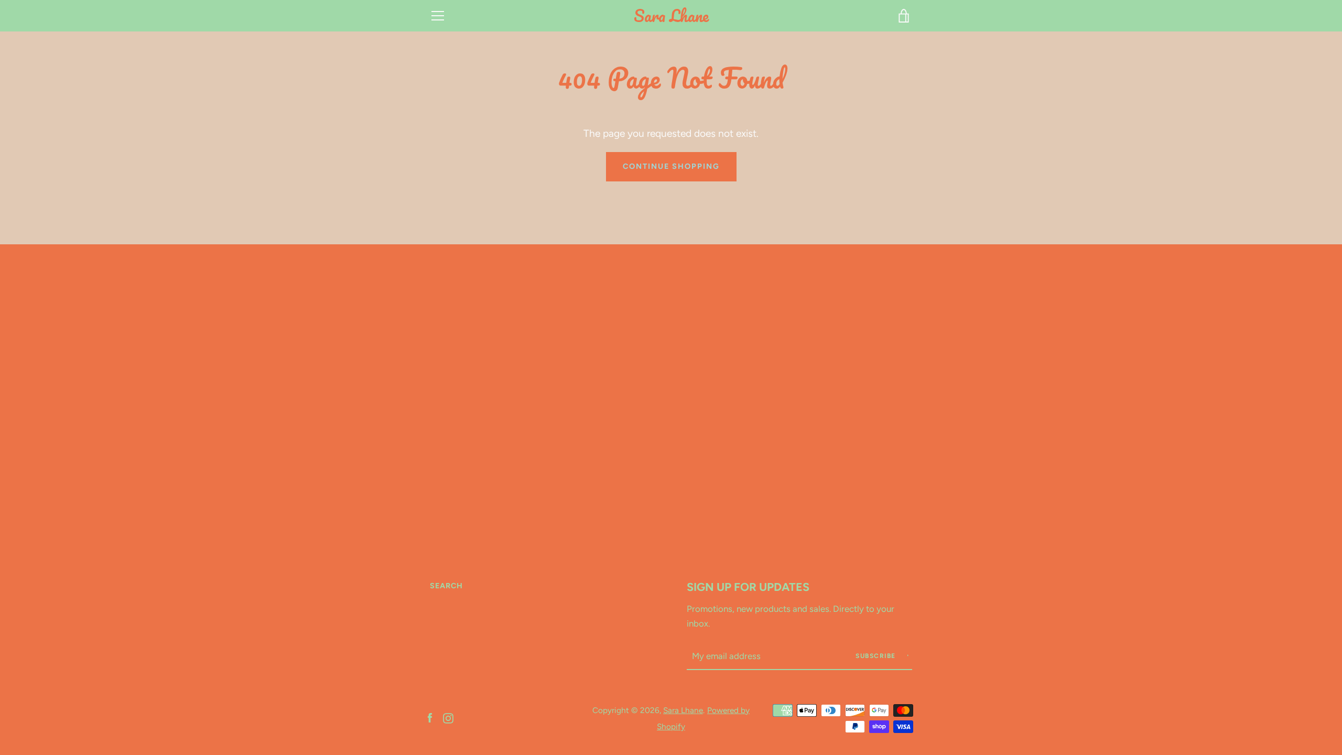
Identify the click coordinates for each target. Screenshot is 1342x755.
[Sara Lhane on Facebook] (430, 717)
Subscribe (877, 656)
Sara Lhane (671, 16)
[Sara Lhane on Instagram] (448, 717)
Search (446, 585)
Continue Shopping (671, 166)
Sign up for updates (748, 587)
